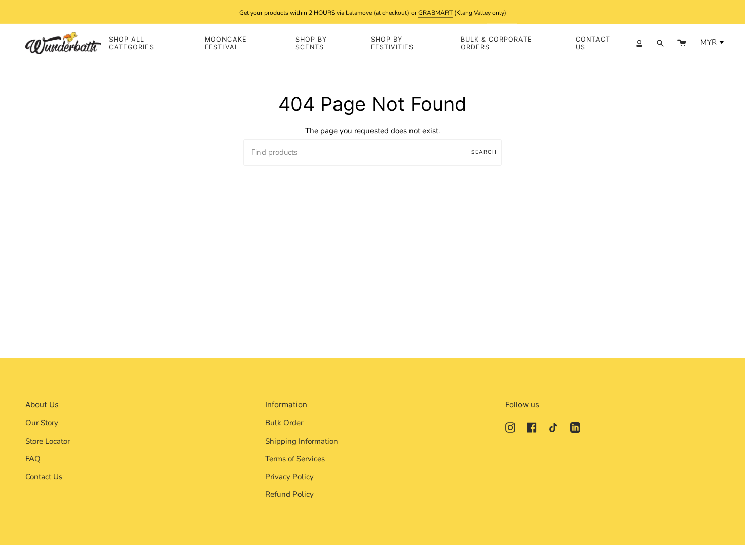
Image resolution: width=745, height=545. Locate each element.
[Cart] (681, 43)
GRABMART (435, 12)
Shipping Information (301, 441)
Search (484, 152)
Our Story (41, 423)
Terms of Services (295, 459)
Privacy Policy (289, 477)
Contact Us (43, 477)
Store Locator (47, 441)
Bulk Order (284, 423)
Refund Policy (289, 494)
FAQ (33, 459)
